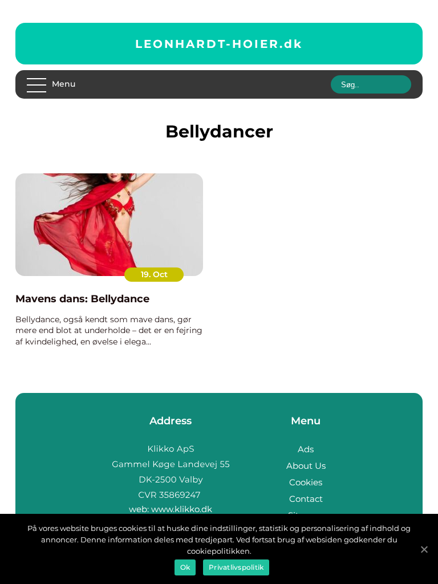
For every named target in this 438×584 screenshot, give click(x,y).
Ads (306, 449)
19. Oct (154, 274)
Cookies (305, 482)
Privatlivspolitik (236, 567)
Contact (306, 498)
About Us (306, 465)
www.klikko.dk (181, 509)
